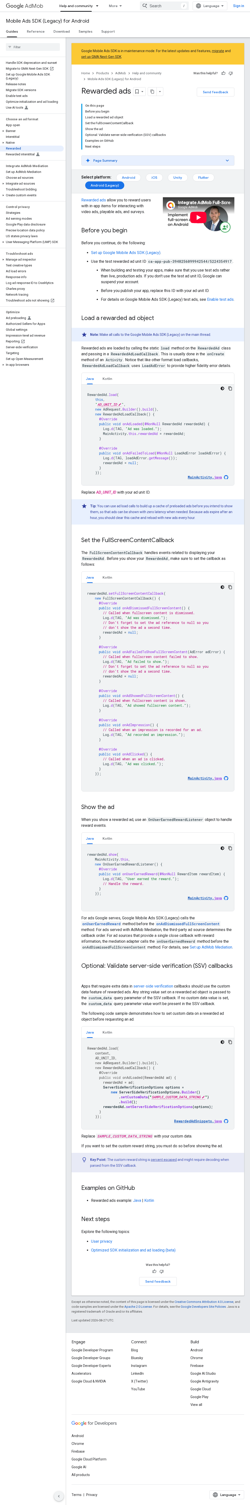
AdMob (34, 6)
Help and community (76, 6)
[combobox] (164, 5)
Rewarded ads (93, 200)
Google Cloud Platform (89, 1459)
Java (137, 1200)
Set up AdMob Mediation (211, 947)
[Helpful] (223, 73)
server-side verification (153, 986)
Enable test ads (220, 299)
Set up (125, 252)
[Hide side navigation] (59, 1496)
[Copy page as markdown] (152, 91)
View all (196, 1405)
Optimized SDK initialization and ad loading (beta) (133, 1250)
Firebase (197, 1366)
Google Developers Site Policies (203, 1306)
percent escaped (164, 1160)
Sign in (238, 6)
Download (61, 31)
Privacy (91, 1495)
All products (81, 1475)
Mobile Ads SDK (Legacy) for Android (47, 21)
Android (128, 177)
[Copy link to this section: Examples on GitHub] (140, 1188)
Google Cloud (200, 1389)
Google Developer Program (92, 1350)
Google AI (79, 1467)
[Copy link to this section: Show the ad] (119, 807)
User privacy (101, 1241)
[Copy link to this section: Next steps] (115, 1220)
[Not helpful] (230, 73)
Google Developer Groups (91, 1358)
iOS (154, 177)
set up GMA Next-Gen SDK (101, 57)
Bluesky (137, 1358)
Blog (134, 1350)
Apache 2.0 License (138, 1306)
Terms (77, 1495)
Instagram (139, 1366)
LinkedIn (137, 1373)
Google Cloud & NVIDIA (89, 1381)
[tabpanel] (158, 435)
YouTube (138, 1389)
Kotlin (149, 1200)
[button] (32, 131)
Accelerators (81, 1373)
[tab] (90, 378)
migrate (218, 51)
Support (108, 31)
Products (102, 73)
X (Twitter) (139, 1381)
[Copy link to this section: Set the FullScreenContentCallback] (179, 541)
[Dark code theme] (222, 388)
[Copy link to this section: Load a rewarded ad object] (159, 318)
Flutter (203, 177)
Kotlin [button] (107, 378)
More (113, 6)
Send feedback (215, 92)
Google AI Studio (203, 1373)
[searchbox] (33, 47)
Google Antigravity (204, 1381)
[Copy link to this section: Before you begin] (132, 231)
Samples (86, 31)
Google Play (199, 1397)
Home (85, 73)
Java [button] (90, 378)
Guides (12, 31)
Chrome (196, 1358)
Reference (36, 31)
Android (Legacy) (105, 185)
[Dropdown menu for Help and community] (98, 6)
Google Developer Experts (91, 1366)
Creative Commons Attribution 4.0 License (204, 1302)
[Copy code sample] (230, 388)
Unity (177, 177)
